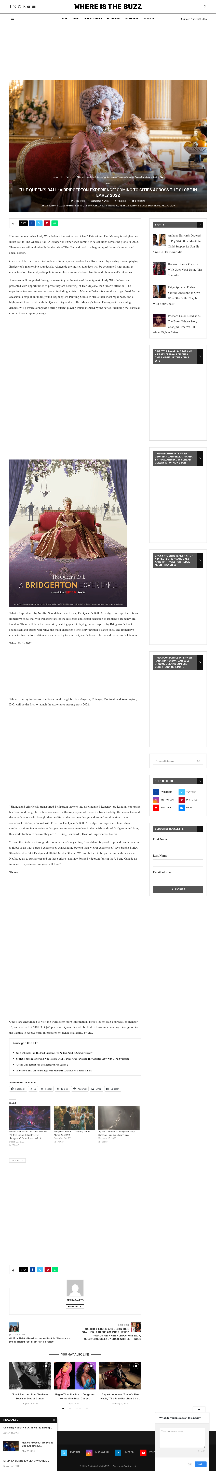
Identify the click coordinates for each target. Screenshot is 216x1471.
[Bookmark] (46, 1366)
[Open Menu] (12, 19)
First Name (160, 839)
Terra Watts (79, 200)
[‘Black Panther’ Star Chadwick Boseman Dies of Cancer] (30, 1375)
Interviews (113, 19)
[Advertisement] (108, 49)
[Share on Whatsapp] (54, 223)
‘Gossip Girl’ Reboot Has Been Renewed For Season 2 (42, 1064)
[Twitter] (14, 6)
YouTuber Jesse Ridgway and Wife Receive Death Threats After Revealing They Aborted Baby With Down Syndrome (72, 1058)
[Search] (205, 7)
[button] (14, 1385)
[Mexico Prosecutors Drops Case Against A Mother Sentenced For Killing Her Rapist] (11, 1446)
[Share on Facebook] (32, 223)
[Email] (34, 6)
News (76, 19)
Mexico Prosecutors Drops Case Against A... (37, 1444)
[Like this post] (24, 223)
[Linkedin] (24, 6)
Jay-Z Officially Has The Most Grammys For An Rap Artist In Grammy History (54, 1052)
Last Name (160, 855)
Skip (190, 1464)
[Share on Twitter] (39, 223)
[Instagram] (19, 6)
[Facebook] (10, 6)
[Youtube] (29, 6)
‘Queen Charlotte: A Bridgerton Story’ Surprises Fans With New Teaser (117, 1133)
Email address (162, 872)
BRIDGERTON (17, 1160)
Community (131, 19)
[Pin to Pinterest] (47, 223)
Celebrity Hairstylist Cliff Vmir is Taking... (27, 1427)
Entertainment (93, 19)
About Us (149, 19)
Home (64, 19)
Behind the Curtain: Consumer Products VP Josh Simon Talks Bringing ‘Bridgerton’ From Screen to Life (28, 1135)
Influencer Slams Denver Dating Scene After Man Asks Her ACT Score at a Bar (54, 1070)
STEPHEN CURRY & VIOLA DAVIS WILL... (26, 1461)
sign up (129, 1027)
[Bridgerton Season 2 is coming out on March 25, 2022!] (74, 1118)
